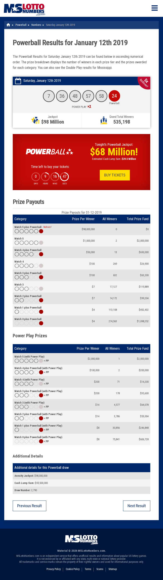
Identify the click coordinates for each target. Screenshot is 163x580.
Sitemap (112, 569)
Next (137, 505)
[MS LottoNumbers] (24, 2)
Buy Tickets (114, 175)
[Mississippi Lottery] (8, 24)
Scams (99, 569)
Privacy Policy (53, 569)
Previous (29, 505)
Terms (88, 569)
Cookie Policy (73, 569)
